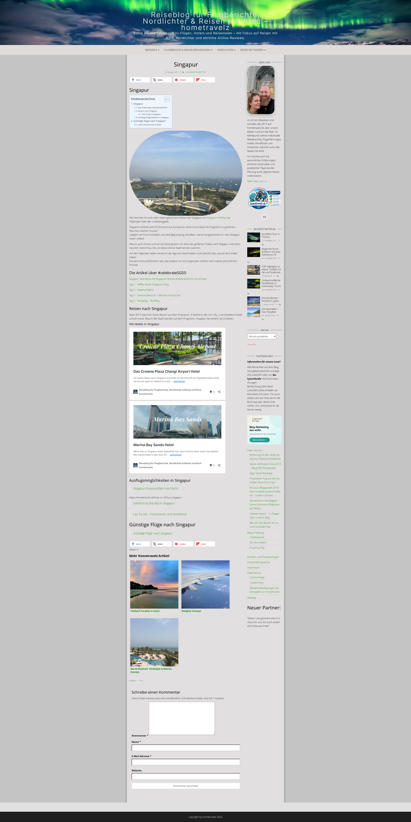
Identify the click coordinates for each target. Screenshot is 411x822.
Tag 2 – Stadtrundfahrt (141, 289)
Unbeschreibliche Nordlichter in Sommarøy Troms (271, 283)
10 (276, 304)
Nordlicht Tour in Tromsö (271, 235)
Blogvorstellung (255, 532)
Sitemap (251, 597)
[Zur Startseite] (205, 22)
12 (279, 289)
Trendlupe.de (257, 537)
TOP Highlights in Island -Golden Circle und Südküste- (272, 269)
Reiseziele (151, 49)
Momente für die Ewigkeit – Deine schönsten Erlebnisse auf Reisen (264, 504)
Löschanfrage (257, 577)
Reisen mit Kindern (252, 49)
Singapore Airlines (216, 217)
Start (141, 680)
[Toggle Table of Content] (165, 99)
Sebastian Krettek (197, 72)
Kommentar (140, 735)
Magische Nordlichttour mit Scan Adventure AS (271, 251)
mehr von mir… (255, 450)
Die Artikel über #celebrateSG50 (152, 107)
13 (275, 276)
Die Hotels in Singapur (151, 114)
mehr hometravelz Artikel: (149, 124)
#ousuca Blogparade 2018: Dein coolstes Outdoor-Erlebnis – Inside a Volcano (265, 491)
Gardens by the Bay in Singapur (154, 503)
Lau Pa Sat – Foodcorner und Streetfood (160, 514)
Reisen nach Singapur (147, 111)
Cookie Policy (257, 582)
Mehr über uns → (257, 181)
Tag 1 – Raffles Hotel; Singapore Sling (149, 284)
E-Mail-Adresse (141, 756)
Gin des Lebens (258, 542)
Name (136, 741)
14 (279, 240)
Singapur (138, 103)
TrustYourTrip (257, 547)
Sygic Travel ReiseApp (261, 473)
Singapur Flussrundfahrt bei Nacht (155, 488)
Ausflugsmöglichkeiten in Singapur (153, 117)
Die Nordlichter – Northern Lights (271, 299)
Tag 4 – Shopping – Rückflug (144, 300)
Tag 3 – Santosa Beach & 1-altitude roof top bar (155, 295)
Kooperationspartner (258, 562)
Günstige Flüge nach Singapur (149, 121)
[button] (140, 80)
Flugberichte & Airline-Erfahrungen (187, 49)
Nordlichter (225, 49)
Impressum (253, 567)
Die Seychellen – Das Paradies (270, 310)
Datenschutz (254, 572)
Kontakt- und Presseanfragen (263, 556)
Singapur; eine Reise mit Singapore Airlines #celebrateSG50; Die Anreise (167, 278)
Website (137, 770)
